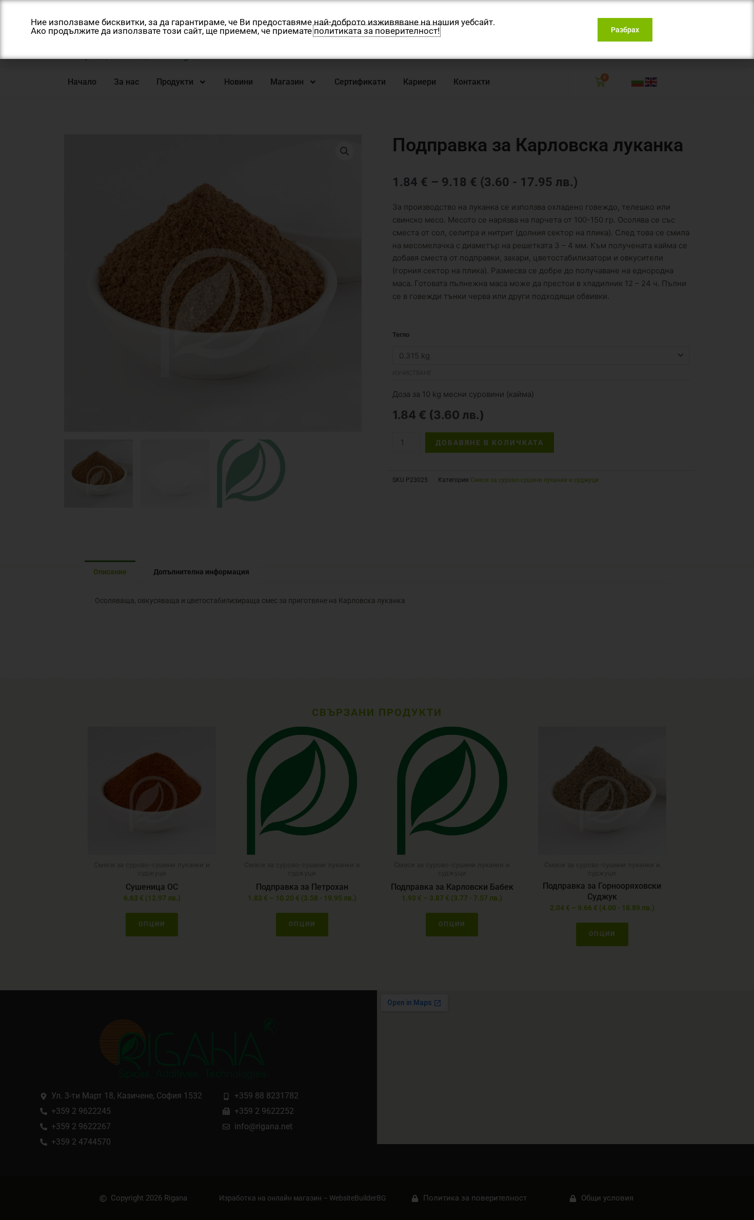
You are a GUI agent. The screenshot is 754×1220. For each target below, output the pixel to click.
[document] (377, 610)
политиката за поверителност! (377, 31)
